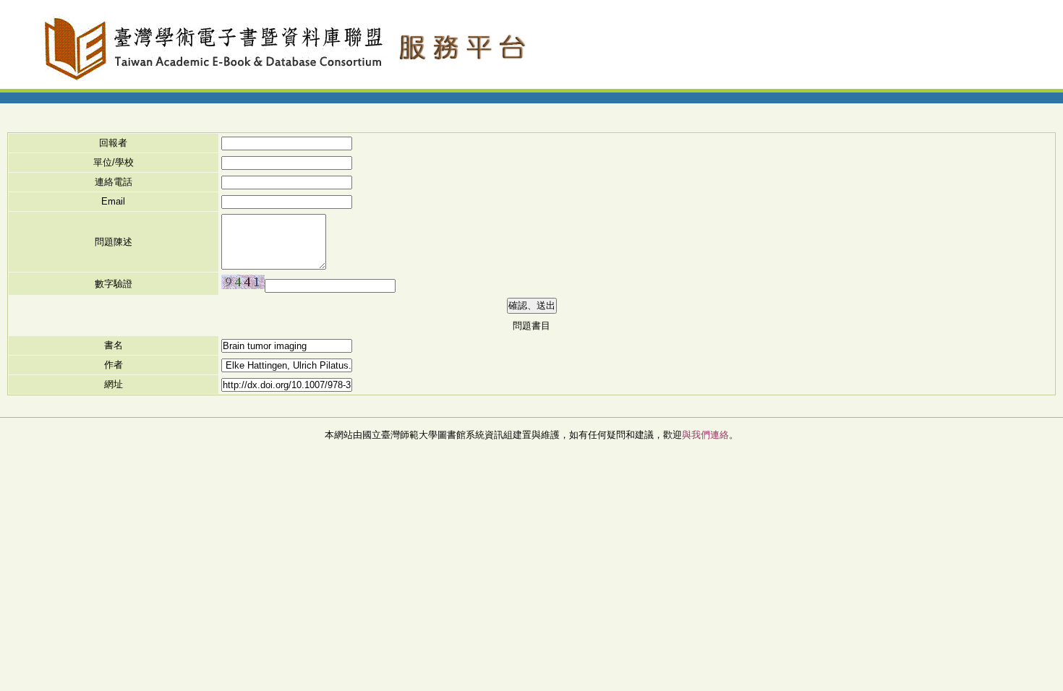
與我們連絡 (705, 434)
